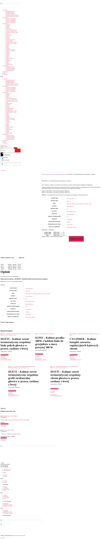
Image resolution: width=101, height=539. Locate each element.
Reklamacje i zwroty (7, 504)
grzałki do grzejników (11, 21)
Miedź (7, 47)
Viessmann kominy (10, 69)
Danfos (7, 27)
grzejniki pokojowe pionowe (12, 15)
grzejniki (51, 174)
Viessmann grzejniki (10, 68)
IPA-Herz (8, 36)
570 (70, 201)
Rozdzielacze (9, 60)
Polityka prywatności (7, 506)
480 (67, 201)
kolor (47, 235)
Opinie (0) (21, 257)
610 (70, 211)
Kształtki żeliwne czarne (11, 42)
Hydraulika (5, 23)
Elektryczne (8, 28)
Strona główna (45, 174)
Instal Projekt (9, 34)
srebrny (74, 227)
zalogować (9, 281)
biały (68, 227)
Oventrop (8, 53)
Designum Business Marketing (18, 535)
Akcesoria (5, 17)
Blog (4, 73)
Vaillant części (9, 64)
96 (67, 209)
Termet (7, 63)
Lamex (7, 45)
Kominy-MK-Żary (10, 39)
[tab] (7, 257)
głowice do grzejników (11, 20)
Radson (7, 59)
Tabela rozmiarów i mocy (7, 257)
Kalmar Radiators (70, 214)
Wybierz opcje (4, 437)
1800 (73, 198)
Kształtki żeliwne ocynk (11, 43)
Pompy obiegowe (10, 58)
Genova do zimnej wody (11, 31)
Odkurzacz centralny (10, 50)
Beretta (7, 26)
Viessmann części (10, 66)
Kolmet (7, 37)
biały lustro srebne (71, 203)
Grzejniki (5, 10)
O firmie (5, 475)
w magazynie (70, 219)
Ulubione (5, 74)
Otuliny (7, 52)
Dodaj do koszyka (76, 239)
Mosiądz (8, 48)
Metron (7, 44)
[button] (21, 76)
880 (72, 211)
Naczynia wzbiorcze (10, 49)
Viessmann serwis (10, 70)
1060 (74, 211)
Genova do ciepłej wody (11, 29)
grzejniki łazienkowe (10, 13)
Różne (7, 61)
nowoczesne (69, 224)
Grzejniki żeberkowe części (12, 32)
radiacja (68, 222)
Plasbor (7, 57)
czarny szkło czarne (87, 203)
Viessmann (5, 65)
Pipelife (7, 55)
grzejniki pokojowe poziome (12, 16)
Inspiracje (5, 71)
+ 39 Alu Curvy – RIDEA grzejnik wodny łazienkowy (11, 433)
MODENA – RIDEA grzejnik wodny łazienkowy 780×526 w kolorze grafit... (15, 419)
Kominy (8, 38)
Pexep (7, 54)
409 (67, 211)
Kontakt (5, 476)
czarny (70, 227)
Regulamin (5, 503)
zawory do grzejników (11, 22)
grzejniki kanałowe (10, 12)
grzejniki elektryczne (10, 11)
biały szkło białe (78, 203)
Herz (7, 33)
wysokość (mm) (47, 232)
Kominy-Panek (9, 41)
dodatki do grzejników (11, 18)
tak (67, 216)
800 (67, 198)
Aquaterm (8, 24)
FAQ (4, 490)
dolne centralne (70, 206)
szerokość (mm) (47, 233)
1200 (70, 198)
